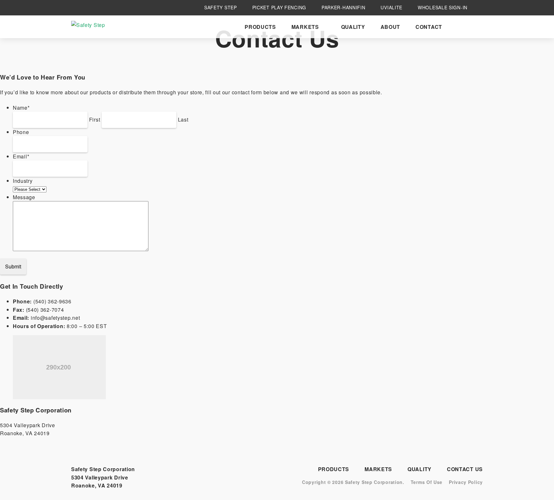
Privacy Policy (466, 482)
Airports (385, 92)
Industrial (385, 53)
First (94, 119)
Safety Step (220, 8)
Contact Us (465, 469)
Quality (353, 27)
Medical (315, 62)
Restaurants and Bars (393, 83)
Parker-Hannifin (343, 8)
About (390, 27)
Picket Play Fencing (279, 8)
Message (24, 197)
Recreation (320, 71)
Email (21, 156)
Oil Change (387, 59)
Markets (305, 27)
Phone (21, 132)
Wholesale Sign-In (442, 8)
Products (260, 27)
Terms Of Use (426, 482)
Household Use (326, 53)
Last (183, 119)
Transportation (327, 80)
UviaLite (391, 8)
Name (21, 107)
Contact (429, 27)
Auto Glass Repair (396, 66)
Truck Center (391, 73)
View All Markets (364, 117)
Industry (23, 180)
